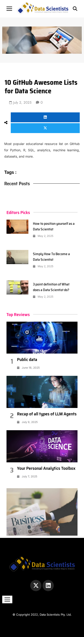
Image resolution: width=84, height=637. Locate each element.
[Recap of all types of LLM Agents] (42, 392)
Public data (27, 359)
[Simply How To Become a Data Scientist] (17, 257)
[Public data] (42, 338)
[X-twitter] (35, 585)
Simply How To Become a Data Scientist (51, 256)
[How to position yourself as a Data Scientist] (17, 227)
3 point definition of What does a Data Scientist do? (51, 287)
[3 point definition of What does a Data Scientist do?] (17, 287)
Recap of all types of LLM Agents (47, 413)
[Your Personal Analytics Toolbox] (42, 446)
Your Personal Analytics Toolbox (46, 468)
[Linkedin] (48, 585)
